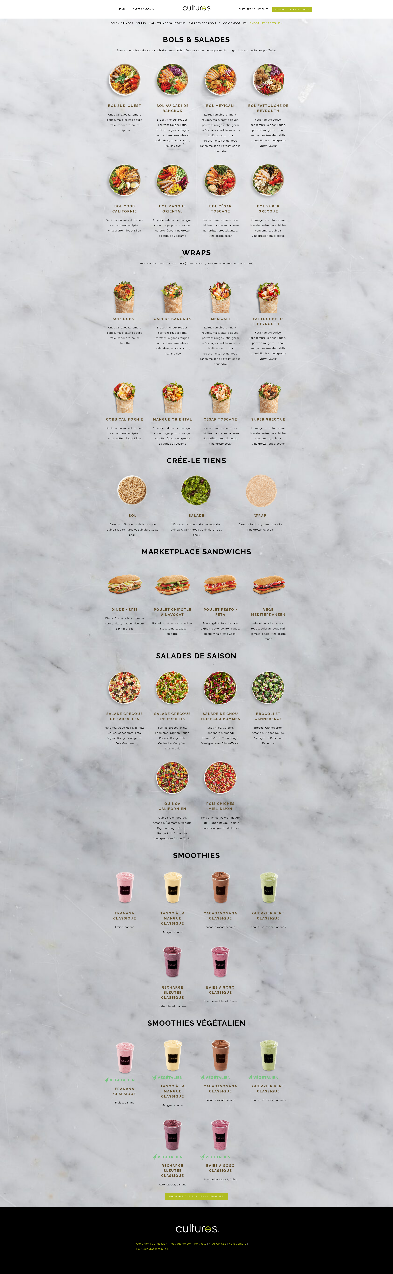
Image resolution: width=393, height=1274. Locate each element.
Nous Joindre (237, 1243)
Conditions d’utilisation (151, 1243)
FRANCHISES (217, 1243)
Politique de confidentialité (187, 1243)
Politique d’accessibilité (152, 1248)
